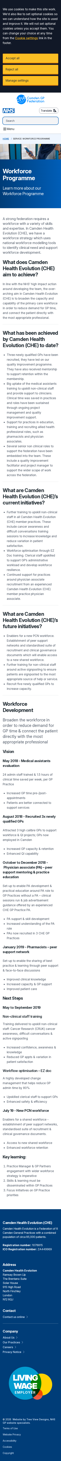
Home (6, 138)
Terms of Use (10, 1428)
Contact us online (14, 1317)
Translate (46, 110)
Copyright (8, 1453)
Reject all (12, 69)
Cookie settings (26, 38)
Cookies (7, 1446)
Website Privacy (12, 1434)
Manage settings (17, 80)
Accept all (12, 58)
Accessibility (9, 1440)
